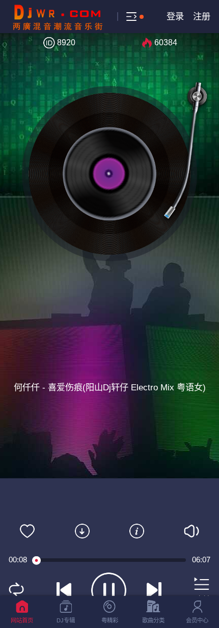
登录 (175, 16)
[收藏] (27, 531)
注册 (201, 16)
